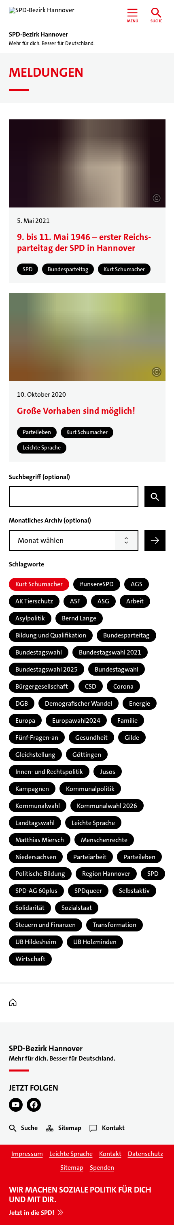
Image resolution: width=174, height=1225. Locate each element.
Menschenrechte (104, 840)
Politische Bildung (40, 873)
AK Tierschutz (34, 601)
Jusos (107, 771)
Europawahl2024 (76, 720)
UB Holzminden (95, 942)
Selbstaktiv (134, 890)
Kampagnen (32, 788)
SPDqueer (88, 890)
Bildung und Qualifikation (50, 635)
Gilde (132, 737)
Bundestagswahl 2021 (110, 652)
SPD (153, 873)
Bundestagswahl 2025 (46, 669)
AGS (136, 584)
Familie (127, 720)
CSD (90, 686)
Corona (123, 686)
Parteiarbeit (89, 857)
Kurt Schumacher (39, 584)
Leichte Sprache (93, 823)
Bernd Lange (79, 618)
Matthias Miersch (39, 840)
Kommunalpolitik (90, 788)
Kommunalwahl (37, 806)
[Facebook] (34, 1105)
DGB (21, 703)
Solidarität (30, 907)
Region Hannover (106, 873)
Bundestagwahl (116, 669)
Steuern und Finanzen (45, 924)
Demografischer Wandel (78, 703)
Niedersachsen (35, 857)
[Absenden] (155, 540)
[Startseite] (15, 1002)
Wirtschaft (30, 959)
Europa (25, 720)
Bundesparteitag (126, 635)
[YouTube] (16, 1105)
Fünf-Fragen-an (36, 737)
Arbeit (135, 601)
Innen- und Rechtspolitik (49, 771)
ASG (103, 601)
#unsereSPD (97, 584)
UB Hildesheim (35, 942)
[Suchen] (155, 496)
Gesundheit (91, 737)
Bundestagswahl (38, 652)
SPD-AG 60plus (36, 890)
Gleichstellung (35, 754)
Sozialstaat (77, 907)
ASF (75, 601)
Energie (139, 703)
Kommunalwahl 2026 (107, 806)
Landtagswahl (35, 823)
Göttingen (86, 754)
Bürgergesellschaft (41, 686)
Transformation (114, 924)
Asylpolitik (30, 618)
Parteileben (139, 857)
